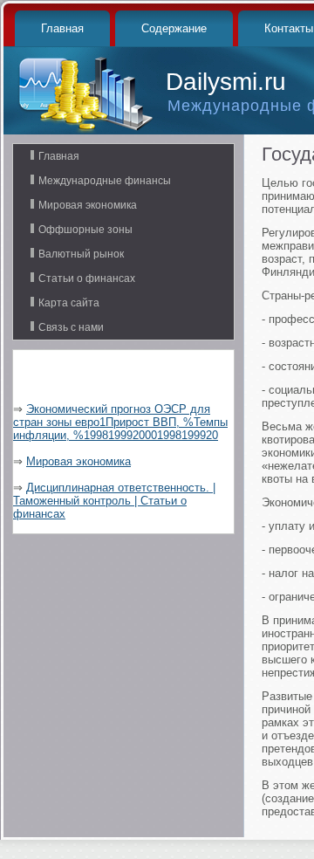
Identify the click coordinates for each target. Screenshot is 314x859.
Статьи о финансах (86, 278)
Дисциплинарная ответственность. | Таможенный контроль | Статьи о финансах (114, 500)
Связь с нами (71, 327)
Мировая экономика (87, 205)
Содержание (174, 28)
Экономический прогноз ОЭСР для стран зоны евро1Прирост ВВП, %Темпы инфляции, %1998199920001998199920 (120, 422)
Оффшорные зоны (85, 229)
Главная (62, 28)
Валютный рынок (81, 254)
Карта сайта (68, 303)
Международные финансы (104, 181)
